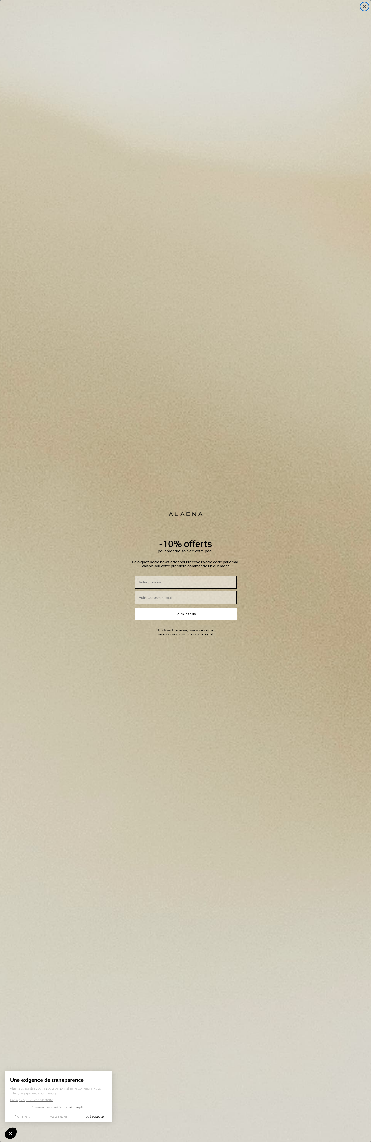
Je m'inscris (185, 614)
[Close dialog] (364, 6)
